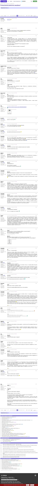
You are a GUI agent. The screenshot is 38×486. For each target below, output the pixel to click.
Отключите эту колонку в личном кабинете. (6, 470)
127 (29, 15)
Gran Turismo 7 (4, 423)
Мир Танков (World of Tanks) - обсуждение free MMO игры (9, 435)
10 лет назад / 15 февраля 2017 (12, 35)
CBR (11, 305)
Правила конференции (9, 481)
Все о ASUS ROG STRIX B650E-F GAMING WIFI (8, 440)
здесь (8, 7)
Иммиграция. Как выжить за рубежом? (7, 426)
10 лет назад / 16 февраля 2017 (12, 78)
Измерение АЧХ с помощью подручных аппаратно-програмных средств (11, 424)
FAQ (15, 481)
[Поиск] (31, 1)
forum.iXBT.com (18, 483)
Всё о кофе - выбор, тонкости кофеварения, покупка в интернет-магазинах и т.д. (12, 433)
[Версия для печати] (34, 15)
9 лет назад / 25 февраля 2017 (11, 248)
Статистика (17, 481)
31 (22, 15)
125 (26, 15)
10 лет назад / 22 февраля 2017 (12, 105)
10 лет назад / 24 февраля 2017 (12, 181)
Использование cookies (4, 482)
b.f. (11, 259)
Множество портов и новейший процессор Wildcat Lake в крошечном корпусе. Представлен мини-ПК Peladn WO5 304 (18, 449)
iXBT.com (2, 483)
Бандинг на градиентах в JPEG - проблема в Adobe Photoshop (10, 428)
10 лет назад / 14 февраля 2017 (12, 18)
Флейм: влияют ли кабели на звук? (6, 429)
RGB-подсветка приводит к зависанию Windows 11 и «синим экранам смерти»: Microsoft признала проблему (17, 446)
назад (5, 15)
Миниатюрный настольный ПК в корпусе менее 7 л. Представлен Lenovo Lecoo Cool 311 (14, 454)
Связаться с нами (3, 481)
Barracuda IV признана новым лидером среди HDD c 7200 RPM (10, 460)
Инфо (36, 18)
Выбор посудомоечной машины (6, 430)
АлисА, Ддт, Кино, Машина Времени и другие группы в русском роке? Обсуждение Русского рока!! (15, 436)
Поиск (13, 481)
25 (14, 15)
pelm (9, 259)
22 (10, 15)
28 (18, 15)
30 (21, 15)
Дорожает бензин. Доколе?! (5, 431)
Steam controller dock (5, 441)
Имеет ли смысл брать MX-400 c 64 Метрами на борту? (9, 459)
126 (28, 15)
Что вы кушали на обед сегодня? (6, 432)
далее (31, 15)
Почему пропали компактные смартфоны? (10, 5)
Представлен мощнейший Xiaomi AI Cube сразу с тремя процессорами (12, 444)
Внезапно (8, 19)
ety (10, 259)
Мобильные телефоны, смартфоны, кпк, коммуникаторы (7, 3)
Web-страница (2, 221)
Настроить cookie (10, 482)
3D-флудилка (4, 427)
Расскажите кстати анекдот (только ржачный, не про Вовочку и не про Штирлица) (13, 434)
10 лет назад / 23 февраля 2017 (12, 136)
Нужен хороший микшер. (5, 461)
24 (13, 15)
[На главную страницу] (3, 1)
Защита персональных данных (17, 482)
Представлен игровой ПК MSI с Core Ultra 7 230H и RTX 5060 (10, 448)
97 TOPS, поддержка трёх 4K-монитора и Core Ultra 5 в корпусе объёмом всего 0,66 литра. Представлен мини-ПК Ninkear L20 (19, 451)
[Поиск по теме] (35, 15)
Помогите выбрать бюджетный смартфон (7, 425)
